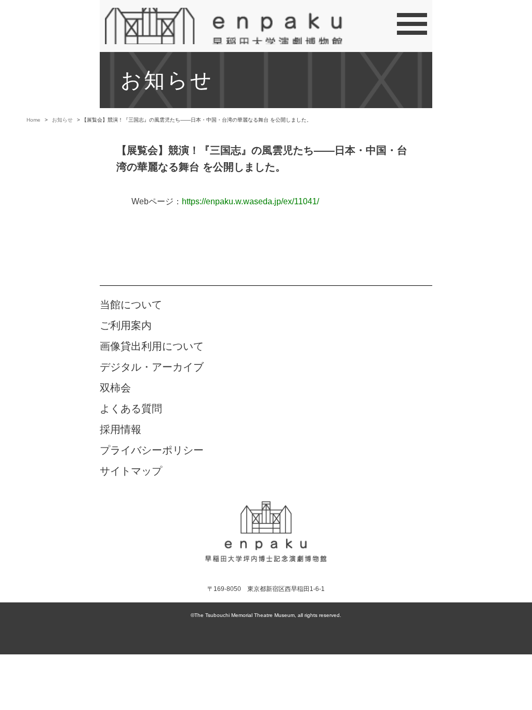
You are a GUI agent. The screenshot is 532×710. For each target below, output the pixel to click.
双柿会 (115, 387)
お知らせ (62, 120)
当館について (131, 304)
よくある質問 (131, 408)
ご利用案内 (126, 325)
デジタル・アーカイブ (152, 367)
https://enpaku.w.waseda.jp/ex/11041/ (250, 201)
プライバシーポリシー (152, 450)
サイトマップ (131, 471)
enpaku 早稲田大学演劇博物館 (266, 532)
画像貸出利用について (152, 346)
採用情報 (120, 429)
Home (33, 120)
